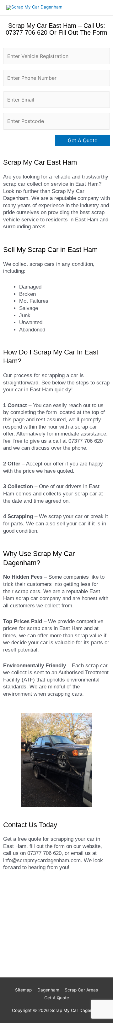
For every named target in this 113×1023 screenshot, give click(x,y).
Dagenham (48, 989)
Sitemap (23, 989)
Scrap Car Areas (81, 989)
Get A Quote (56, 997)
